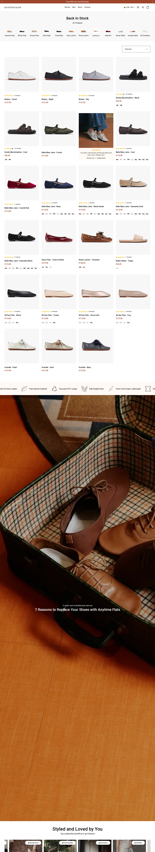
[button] (136, 49)
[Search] (142, 7)
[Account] (137, 7)
